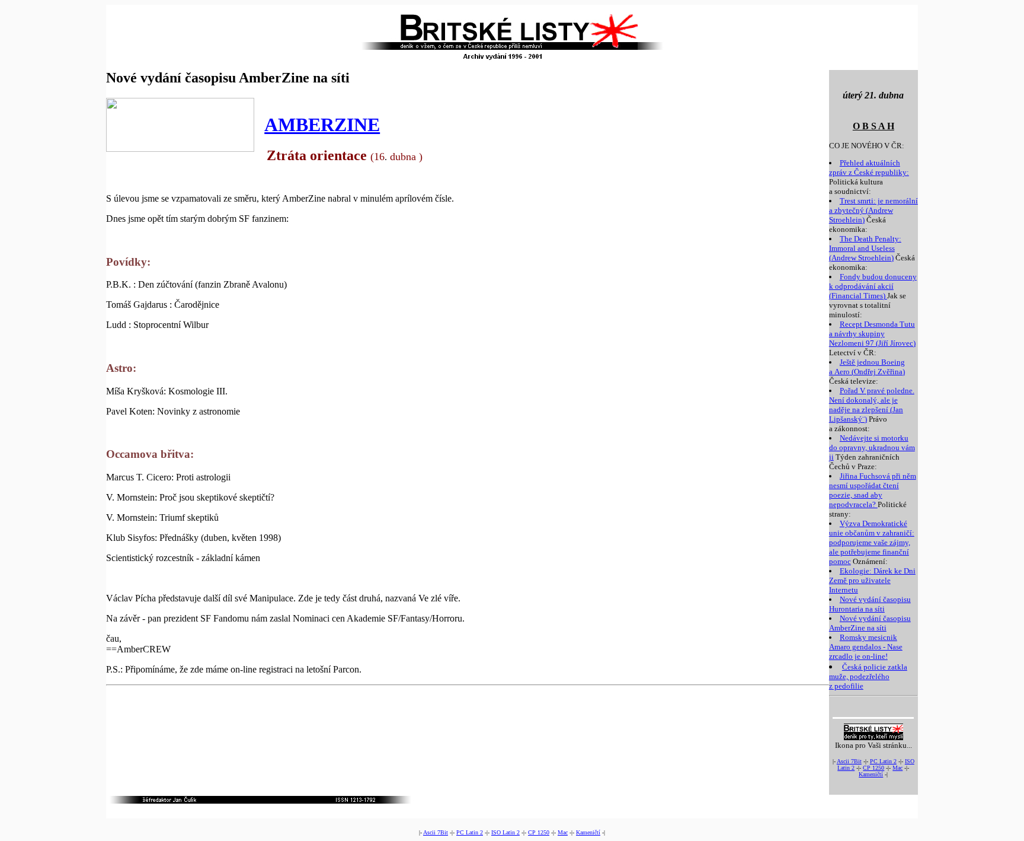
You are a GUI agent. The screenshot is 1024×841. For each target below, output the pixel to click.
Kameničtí (871, 774)
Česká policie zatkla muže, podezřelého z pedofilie (868, 676)
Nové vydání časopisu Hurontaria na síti (870, 604)
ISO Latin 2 (505, 832)
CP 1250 (873, 767)
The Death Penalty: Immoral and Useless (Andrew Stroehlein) (865, 248)
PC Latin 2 (883, 761)
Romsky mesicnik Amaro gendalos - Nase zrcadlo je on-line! (866, 647)
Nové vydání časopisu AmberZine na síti (870, 623)
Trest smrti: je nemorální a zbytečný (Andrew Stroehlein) (873, 210)
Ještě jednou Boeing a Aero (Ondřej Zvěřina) (867, 367)
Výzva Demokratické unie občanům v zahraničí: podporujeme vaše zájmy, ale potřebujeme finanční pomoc (871, 542)
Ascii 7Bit (849, 761)
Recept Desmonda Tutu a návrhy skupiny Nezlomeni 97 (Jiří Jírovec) (872, 334)
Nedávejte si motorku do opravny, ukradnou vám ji (872, 447)
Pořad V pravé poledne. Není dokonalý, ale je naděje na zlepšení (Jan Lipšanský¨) (871, 404)
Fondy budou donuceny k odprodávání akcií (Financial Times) (873, 286)
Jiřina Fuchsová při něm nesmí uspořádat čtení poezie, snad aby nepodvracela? (872, 490)
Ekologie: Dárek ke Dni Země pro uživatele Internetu (872, 580)
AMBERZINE (322, 124)
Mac (897, 767)
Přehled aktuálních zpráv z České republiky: (869, 167)
